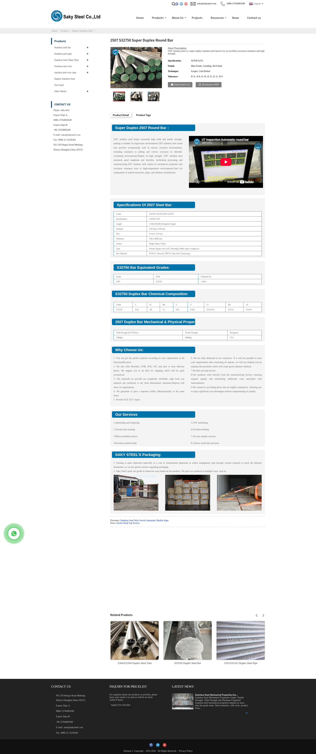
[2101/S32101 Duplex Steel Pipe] (241, 640)
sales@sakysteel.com (70, 135)
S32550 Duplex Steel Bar (187, 663)
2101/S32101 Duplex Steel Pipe (240, 663)
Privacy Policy (186, 751)
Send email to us (182, 84)
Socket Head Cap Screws (128, 523)
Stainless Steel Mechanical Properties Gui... (216, 694)
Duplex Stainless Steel (82, 31)
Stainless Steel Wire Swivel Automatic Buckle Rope (144, 520)
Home (54, 31)
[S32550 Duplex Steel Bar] (188, 640)
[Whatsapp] (14, 533)
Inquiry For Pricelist (120, 705)
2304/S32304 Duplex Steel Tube (135, 663)
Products (65, 31)
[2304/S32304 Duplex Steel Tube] (135, 640)
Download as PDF (210, 84)
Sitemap (127, 751)
